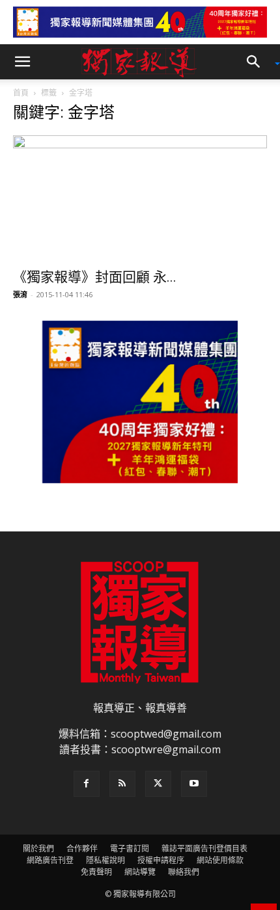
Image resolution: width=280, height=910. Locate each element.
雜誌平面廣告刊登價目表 (204, 848)
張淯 (20, 294)
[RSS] (122, 784)
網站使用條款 (220, 860)
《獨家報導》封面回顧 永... (94, 277)
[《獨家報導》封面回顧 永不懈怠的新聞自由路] (140, 198)
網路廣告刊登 (50, 860)
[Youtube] (194, 784)
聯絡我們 (183, 871)
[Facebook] (87, 784)
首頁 (21, 92)
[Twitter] (158, 784)
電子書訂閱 (129, 848)
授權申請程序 (160, 860)
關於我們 (38, 848)
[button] (22, 61)
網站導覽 (140, 871)
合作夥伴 (82, 848)
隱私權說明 (105, 860)
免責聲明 (96, 871)
